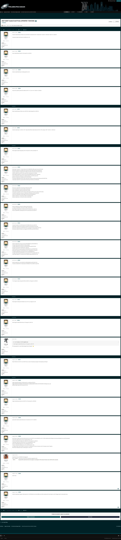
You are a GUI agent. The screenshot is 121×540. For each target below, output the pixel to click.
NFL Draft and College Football (17, 25)
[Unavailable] (36, 459)
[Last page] (21, 30)
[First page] (2, 30)
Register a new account (31, 516)
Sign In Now (90, 516)
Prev (3, 29)
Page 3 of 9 (24, 29)
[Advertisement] (60, 15)
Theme (2, 538)
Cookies (5, 538)
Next (19, 29)
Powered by (116, 538)
